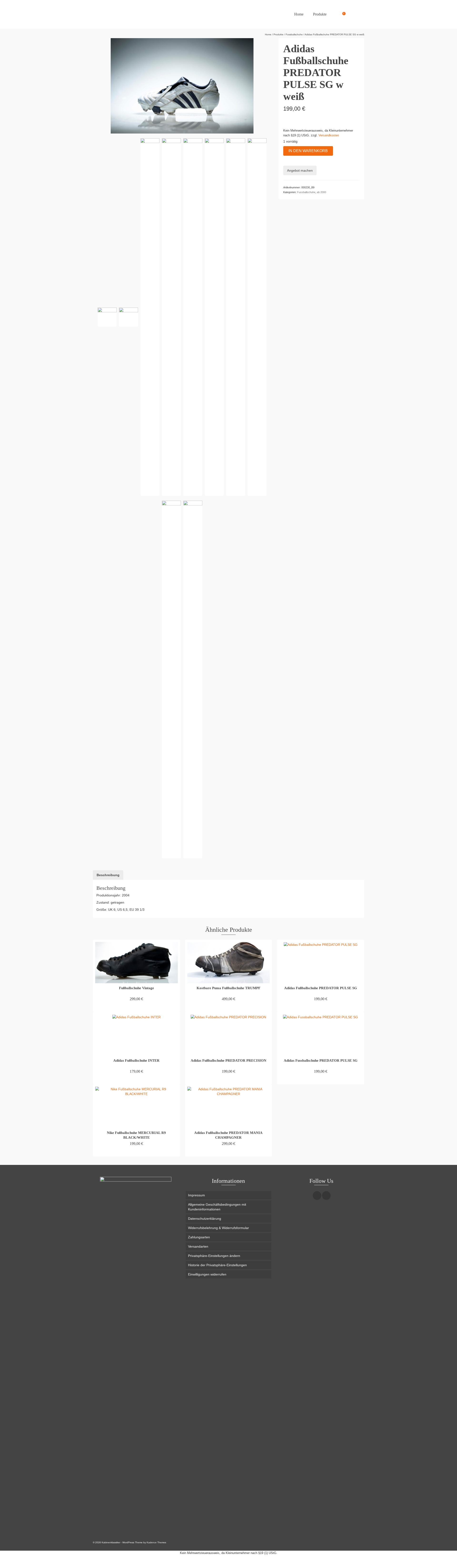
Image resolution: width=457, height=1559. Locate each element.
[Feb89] (235, 317)
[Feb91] (171, 679)
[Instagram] (317, 1195)
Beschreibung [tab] (108, 875)
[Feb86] (171, 317)
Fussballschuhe (306, 192)
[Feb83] (128, 317)
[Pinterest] (326, 1195)
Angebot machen (300, 170)
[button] (228, 1256)
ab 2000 (321, 192)
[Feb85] (149, 317)
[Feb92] (192, 679)
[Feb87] (192, 317)
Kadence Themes (156, 1542)
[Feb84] (107, 317)
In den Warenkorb (308, 151)
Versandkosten (328, 135)
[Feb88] (214, 317)
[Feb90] (257, 317)
